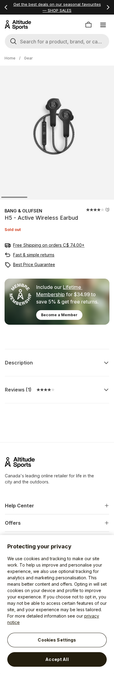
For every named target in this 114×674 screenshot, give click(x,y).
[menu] (103, 25)
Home (10, 58)
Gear (28, 58)
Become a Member (59, 315)
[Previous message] (6, 7)
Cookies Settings (57, 639)
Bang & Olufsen (23, 210)
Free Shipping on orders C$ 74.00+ (49, 245)
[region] (57, 604)
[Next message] (108, 7)
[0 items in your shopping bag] (88, 25)
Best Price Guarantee (34, 264)
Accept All (56, 659)
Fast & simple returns (33, 254)
